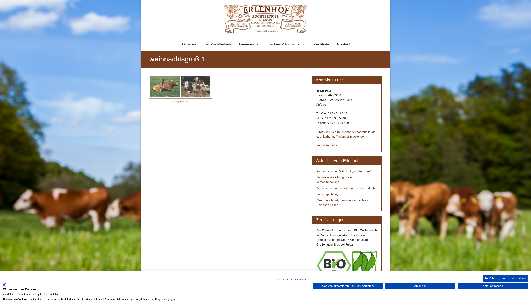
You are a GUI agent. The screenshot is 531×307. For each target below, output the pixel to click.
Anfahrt (321, 104)
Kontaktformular (326, 145)
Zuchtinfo (321, 44)
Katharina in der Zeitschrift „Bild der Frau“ (343, 171)
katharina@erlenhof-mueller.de (343, 136)
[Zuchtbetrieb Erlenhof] (265, 19)
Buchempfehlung (327, 194)
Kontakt (343, 44)
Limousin (246, 44)
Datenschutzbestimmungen (291, 279)
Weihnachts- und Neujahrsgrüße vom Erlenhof (346, 188)
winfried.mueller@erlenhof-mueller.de (350, 132)
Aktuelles (188, 44)
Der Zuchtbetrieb (217, 44)
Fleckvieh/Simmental (284, 44)
